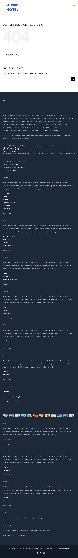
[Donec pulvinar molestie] (30, 416)
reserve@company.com (15, 167)
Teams (5, 273)
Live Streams (7, 341)
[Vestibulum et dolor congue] (36, 416)
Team (5, 196)
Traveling (31, 518)
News (12, 518)
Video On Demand (9, 344)
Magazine (6, 205)
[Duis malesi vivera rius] (59, 416)
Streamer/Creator (9, 202)
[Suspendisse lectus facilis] (24, 416)
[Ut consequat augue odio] (65, 416)
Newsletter (6, 470)
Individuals (6, 276)
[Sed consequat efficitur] (48, 416)
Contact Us (6, 497)
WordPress (66, 548)
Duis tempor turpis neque (12, 402)
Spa (17, 518)
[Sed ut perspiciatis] (12, 416)
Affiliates (6, 374)
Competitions (7, 313)
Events (6, 518)
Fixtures (5, 307)
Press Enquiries (8, 501)
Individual (6, 199)
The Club (23, 518)
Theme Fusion (38, 548)
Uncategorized (40, 518)
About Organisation (9, 236)
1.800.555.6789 (13, 164)
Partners (6, 242)
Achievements (8, 245)
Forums (5, 467)
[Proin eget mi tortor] (54, 416)
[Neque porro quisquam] (6, 416)
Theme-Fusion (11, 170)
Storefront (6, 209)
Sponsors (6, 239)
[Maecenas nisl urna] (42, 416)
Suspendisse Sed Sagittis (12, 397)
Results (5, 310)
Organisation (7, 193)
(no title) (6, 392)
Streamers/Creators (10, 279)
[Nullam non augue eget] (71, 416)
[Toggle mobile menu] (74, 6)
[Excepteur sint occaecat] (18, 416)
